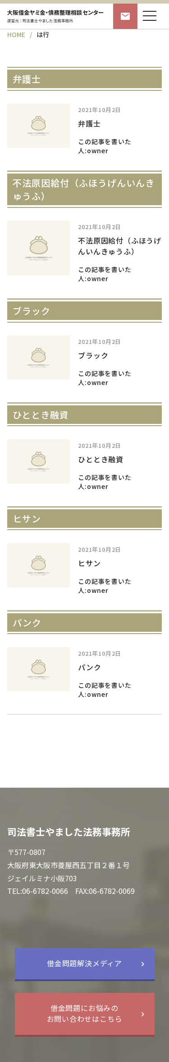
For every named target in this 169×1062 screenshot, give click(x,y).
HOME (16, 34)
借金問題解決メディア (84, 963)
